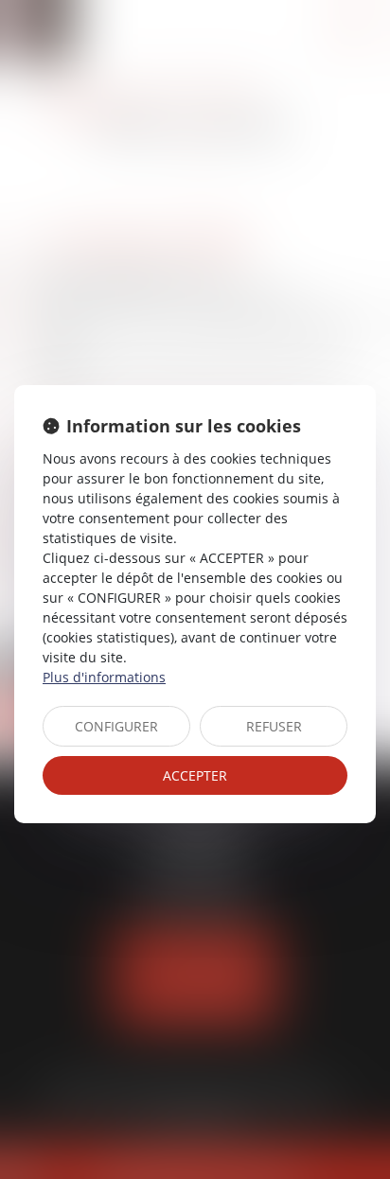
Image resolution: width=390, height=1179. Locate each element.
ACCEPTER (195, 775)
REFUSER (274, 726)
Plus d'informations (104, 677)
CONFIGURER (116, 726)
